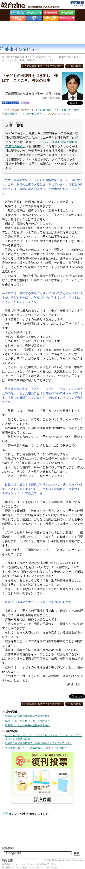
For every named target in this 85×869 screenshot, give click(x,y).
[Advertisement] (42, 32)
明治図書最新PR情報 (51, 13)
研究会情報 (67, 13)
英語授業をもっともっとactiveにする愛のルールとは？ (35, 747)
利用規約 (6, 864)
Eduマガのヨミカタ (51, 19)
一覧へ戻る (74, 66)
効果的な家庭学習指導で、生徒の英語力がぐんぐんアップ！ (38, 743)
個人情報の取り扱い (46, 864)
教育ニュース (67, 19)
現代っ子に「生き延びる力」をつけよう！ (28, 720)
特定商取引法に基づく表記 (14, 867)
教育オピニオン (18, 13)
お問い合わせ (51, 867)
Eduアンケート (34, 13)
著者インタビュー (34, 19)
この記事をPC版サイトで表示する (43, 66)
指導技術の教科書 (18, 19)
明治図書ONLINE (77, 3)
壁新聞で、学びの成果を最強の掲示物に (27, 725)
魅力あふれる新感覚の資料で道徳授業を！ (28, 716)
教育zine (32, 5)
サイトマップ (36, 867)
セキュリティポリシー (23, 864)
